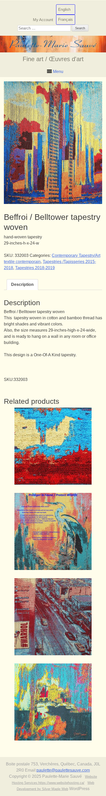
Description (22, 284)
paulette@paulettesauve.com (63, 770)
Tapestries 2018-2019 (35, 268)
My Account (43, 19)
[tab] (22, 284)
